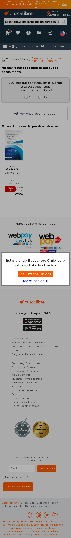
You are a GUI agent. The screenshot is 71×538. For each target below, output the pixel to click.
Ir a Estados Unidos (35, 274)
